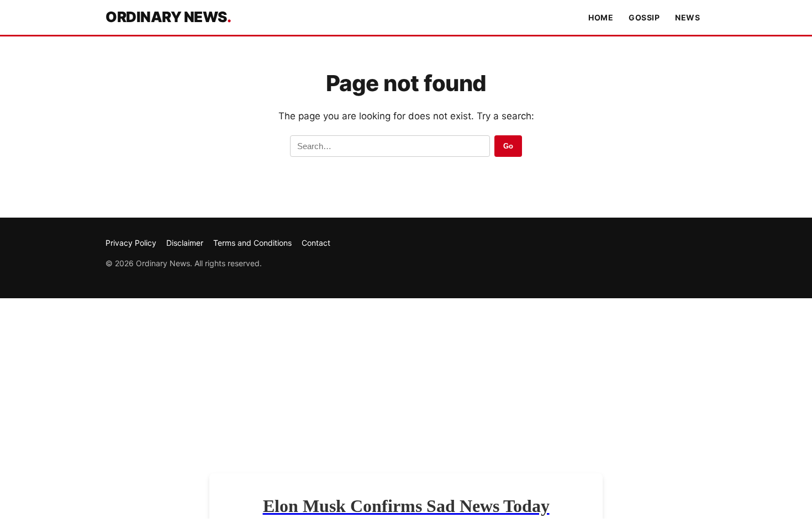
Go (508, 146)
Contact (316, 242)
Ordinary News (168, 16)
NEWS (687, 17)
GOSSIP (644, 17)
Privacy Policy (131, 242)
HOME (600, 17)
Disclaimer (184, 242)
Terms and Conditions (252, 242)
